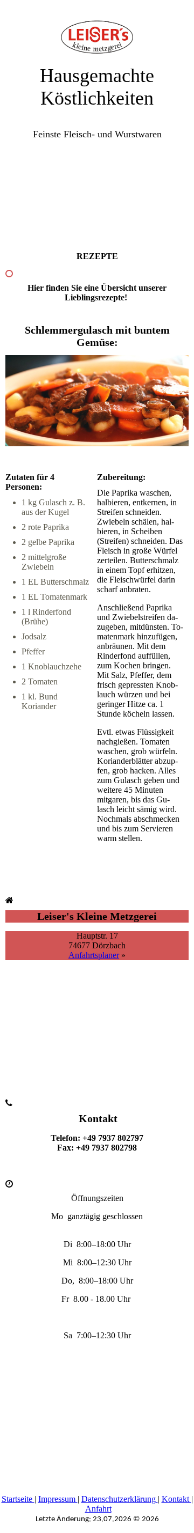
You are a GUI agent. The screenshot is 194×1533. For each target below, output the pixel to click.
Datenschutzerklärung (119, 1498)
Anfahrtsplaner (93, 955)
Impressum (58, 1498)
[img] (97, 27)
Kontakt (176, 1498)
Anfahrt (98, 1508)
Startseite (18, 1498)
